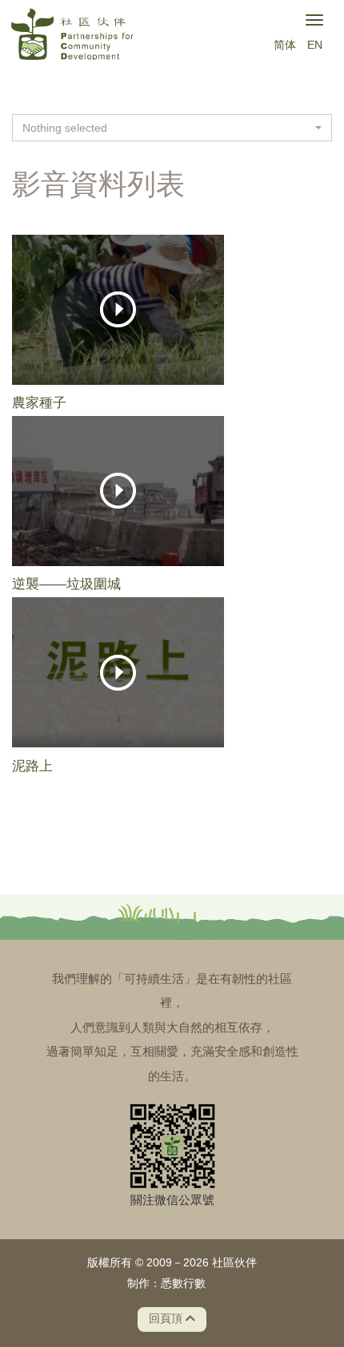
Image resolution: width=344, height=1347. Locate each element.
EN (314, 45)
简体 (285, 45)
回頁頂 (167, 1319)
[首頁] (72, 36)
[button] (172, 127)
